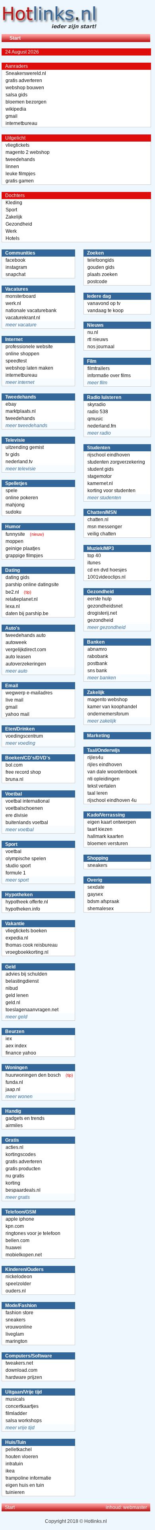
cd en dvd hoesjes (107, 570)
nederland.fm (101, 426)
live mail (14, 700)
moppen (14, 541)
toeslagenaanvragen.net (32, 1009)
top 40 (94, 555)
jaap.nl (13, 1089)
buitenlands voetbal (27, 822)
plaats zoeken (102, 274)
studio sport (18, 866)
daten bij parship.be (27, 613)
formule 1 (16, 873)
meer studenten (104, 497)
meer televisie (21, 469)
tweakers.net (19, 1363)
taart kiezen (99, 829)
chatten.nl (97, 519)
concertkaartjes (22, 1406)
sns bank (97, 670)
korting (13, 1183)
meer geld (16, 1017)
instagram (16, 267)
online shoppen (22, 354)
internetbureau (21, 123)
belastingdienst (22, 981)
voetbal (13, 851)
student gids (100, 469)
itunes (94, 563)
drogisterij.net (102, 613)
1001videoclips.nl (106, 577)
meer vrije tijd (20, 1427)
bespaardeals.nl (23, 1190)
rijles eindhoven (104, 764)
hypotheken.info (23, 909)
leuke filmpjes (20, 173)
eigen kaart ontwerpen (111, 822)
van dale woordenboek (112, 772)
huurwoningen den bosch (33, 1075)
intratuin (14, 1464)
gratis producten (23, 1168)
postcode (97, 281)
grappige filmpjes (24, 555)
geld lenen (17, 995)
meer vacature (21, 325)
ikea (10, 1471)
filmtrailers (98, 368)
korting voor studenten (111, 490)
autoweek (16, 642)
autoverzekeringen (26, 664)
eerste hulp (99, 599)
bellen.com (17, 1240)
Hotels (12, 238)
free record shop (23, 772)
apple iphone (20, 1219)
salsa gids (16, 95)
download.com (21, 1370)
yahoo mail (17, 714)
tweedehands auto (26, 635)
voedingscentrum (24, 736)
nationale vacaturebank (31, 310)
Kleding (14, 202)
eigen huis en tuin (25, 1485)
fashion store (19, 1312)
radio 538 (97, 411)
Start (15, 38)
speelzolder (18, 1284)
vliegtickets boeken (26, 931)
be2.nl (12, 592)
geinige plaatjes (23, 548)
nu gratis (15, 1176)
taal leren (97, 793)
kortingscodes (21, 1154)
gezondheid (100, 620)
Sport (11, 210)
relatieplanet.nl (22, 599)
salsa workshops (24, 1420)
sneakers (15, 1320)
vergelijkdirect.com (26, 649)
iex (9, 1038)
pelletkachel (19, 1449)
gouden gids (100, 267)
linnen (12, 166)
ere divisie (17, 815)
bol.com (14, 765)
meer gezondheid (106, 627)
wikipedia (16, 109)
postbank (97, 663)
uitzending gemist (25, 447)
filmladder (16, 1413)
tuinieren (15, 1492)
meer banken (101, 678)
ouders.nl (16, 1291)
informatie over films (109, 375)
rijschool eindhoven (108, 455)
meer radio (99, 433)
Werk (11, 231)
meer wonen (19, 1096)
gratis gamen (20, 181)
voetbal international (28, 801)
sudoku (13, 512)
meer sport (17, 880)
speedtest (16, 361)
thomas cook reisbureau (32, 945)
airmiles (14, 1125)
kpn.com (15, 1226)
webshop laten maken (29, 368)
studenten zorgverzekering (116, 462)
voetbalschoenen (24, 808)
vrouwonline (19, 1327)
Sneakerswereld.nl (26, 73)
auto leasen (18, 657)
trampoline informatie (28, 1478)
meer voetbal (20, 829)
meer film (97, 382)
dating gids (17, 577)
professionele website (29, 346)
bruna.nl (14, 779)
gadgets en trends (25, 1118)
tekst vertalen (101, 786)
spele (11, 490)
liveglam (15, 1334)
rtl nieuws (97, 339)
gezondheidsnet (104, 606)
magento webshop (107, 699)
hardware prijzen (24, 1377)
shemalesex (100, 908)
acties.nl (14, 1147)
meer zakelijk (101, 721)
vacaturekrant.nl (23, 317)
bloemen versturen (107, 843)
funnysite (15, 534)
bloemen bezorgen (26, 102)
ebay (11, 404)
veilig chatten (101, 534)
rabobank (97, 656)
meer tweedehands (26, 425)
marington (16, 1341)
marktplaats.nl (21, 411)
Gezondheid (19, 224)
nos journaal (100, 346)
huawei (13, 1247)
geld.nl (13, 1002)
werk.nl (13, 303)
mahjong (15, 505)
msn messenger (104, 526)
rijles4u (95, 757)
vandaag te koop (105, 310)
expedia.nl (17, 938)
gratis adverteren (24, 80)
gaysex (95, 894)
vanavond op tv (103, 303)
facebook (15, 260)
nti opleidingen (103, 779)
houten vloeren (22, 1456)
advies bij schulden (26, 974)
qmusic (95, 419)
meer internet (20, 382)
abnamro (97, 649)
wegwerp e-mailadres (29, 693)
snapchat (15, 274)
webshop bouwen (25, 87)
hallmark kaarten (105, 836)
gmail (11, 116)
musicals (15, 1399)
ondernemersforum (108, 714)
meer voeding (20, 743)
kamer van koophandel (112, 706)
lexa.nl (13, 606)
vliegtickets (17, 145)
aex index (16, 1046)
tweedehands (20, 159)
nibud (12, 988)
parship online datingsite (32, 584)
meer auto (16, 671)
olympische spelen (26, 858)
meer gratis (18, 1197)
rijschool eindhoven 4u (112, 800)
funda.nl (14, 1082)
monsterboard (21, 296)
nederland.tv (19, 461)
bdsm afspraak (103, 901)
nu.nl (92, 332)
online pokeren (22, 497)
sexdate (96, 887)
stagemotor (99, 476)
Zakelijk (14, 217)
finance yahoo (21, 1053)
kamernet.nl (100, 483)
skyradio (96, 404)
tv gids (12, 454)
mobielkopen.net (24, 1255)
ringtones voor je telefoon (33, 1233)
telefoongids (100, 260)
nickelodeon (19, 1276)
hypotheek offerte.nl (27, 902)
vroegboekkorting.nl (27, 952)
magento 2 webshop (28, 152)
